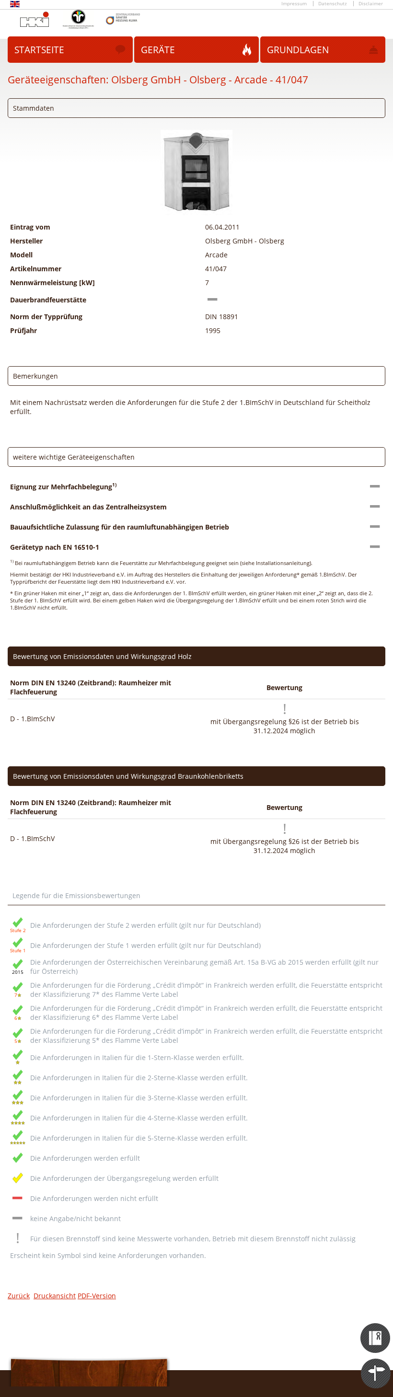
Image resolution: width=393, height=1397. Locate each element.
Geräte (158, 50)
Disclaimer (370, 3)
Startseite (39, 50)
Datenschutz (332, 3)
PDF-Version (97, 1295)
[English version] (15, 5)
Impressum (294, 3)
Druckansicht (55, 1295)
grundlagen (298, 50)
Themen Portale (376, 1365)
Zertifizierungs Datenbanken (376, 1329)
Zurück (19, 1295)
